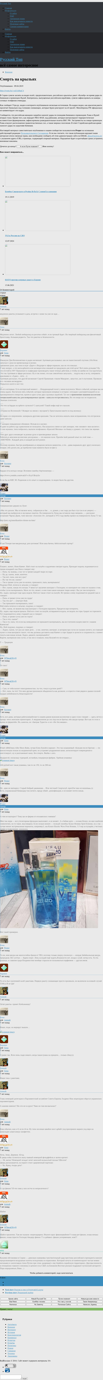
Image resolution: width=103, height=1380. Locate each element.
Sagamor (7, 463)
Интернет (12, 1329)
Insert (24, 1379)
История (11, 1332)
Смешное (12, 1350)
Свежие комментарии (19, 26)
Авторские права (17, 18)
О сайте (13, 13)
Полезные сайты (17, 23)
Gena (6, 352)
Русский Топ (5, 3)
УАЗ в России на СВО (15, 235)
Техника (11, 1353)
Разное (10, 1348)
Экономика (12, 1356)
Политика (12, 1345)
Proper (6, 536)
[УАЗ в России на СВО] (37, 230)
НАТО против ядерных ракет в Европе (23, 279)
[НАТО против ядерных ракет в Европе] (37, 274)
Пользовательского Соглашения (34, 133)
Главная (8, 8)
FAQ (12, 16)
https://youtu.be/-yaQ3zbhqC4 (12, 90)
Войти (8, 29)
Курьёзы (11, 1342)
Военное (8, 72)
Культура (11, 1340)
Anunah (7, 1020)
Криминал (12, 1337)
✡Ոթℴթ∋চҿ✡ (10, 658)
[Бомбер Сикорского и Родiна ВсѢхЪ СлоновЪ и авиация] (37, 186)
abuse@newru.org (95, 135)
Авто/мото (12, 1324)
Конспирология (14, 1335)
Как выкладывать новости (21, 21)
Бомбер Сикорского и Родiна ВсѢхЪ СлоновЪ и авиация (31, 191)
